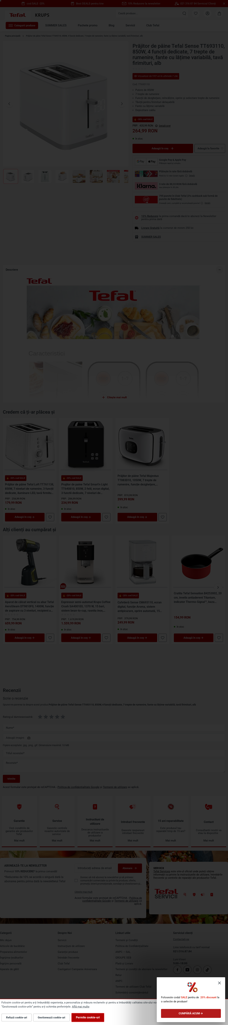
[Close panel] (219, 983)
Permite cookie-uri (88, 1017)
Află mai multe (80, 1006)
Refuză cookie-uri (16, 1017)
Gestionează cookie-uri (51, 1017)
